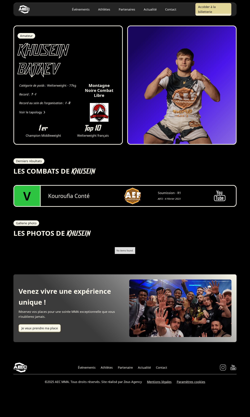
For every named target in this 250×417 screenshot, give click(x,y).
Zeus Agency (133, 382)
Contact (170, 9)
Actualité (150, 9)
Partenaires (127, 9)
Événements (81, 9)
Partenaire (125, 367)
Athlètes (104, 9)
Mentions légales (159, 382)
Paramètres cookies (191, 382)
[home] (37, 9)
